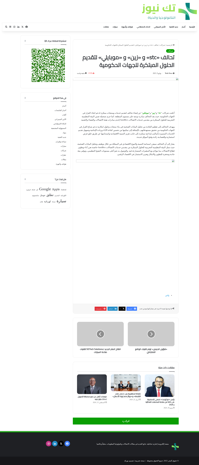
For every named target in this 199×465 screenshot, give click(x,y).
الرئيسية (192, 27)
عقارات (63, 155)
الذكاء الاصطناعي (143, 27)
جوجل (42, 195)
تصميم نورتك (129, 461)
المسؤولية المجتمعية (58, 128)
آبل (37, 190)
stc (160, 113)
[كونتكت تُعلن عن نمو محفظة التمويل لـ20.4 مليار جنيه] (92, 384)
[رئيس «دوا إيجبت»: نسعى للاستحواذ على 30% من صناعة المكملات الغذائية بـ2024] (159, 385)
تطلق (49, 195)
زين (153, 113)
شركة (54, 201)
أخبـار (183, 27)
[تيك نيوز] (169, 11)
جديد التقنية (173, 27)
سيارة (61, 201)
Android (63, 190)
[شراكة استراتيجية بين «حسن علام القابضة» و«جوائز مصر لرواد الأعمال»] (126, 382)
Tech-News (168, 73)
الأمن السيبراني (159, 27)
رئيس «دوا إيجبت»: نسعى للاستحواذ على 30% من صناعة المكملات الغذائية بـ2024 (160, 402)
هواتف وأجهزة (127, 27)
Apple (56, 189)
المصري (57, 195)
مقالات (106, 27)
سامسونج (35, 195)
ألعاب (64, 115)
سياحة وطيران (61, 142)
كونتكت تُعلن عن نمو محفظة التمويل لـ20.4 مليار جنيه (92, 398)
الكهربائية (63, 195)
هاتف (41, 201)
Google (45, 189)
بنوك (64, 133)
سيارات (115, 27)
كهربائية (47, 201)
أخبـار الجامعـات (60, 110)
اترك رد (125, 421)
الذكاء (33, 190)
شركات (162, 45)
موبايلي (145, 113)
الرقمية (28, 190)
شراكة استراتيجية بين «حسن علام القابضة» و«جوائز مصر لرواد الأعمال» (126, 395)
